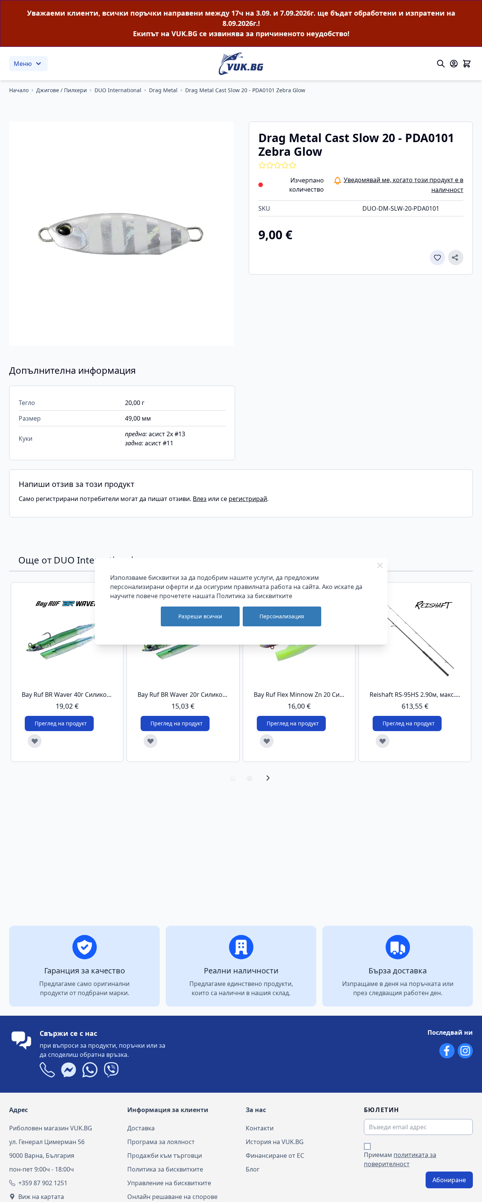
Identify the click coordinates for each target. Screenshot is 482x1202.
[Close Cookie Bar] (379, 565)
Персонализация (281, 616)
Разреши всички (200, 616)
